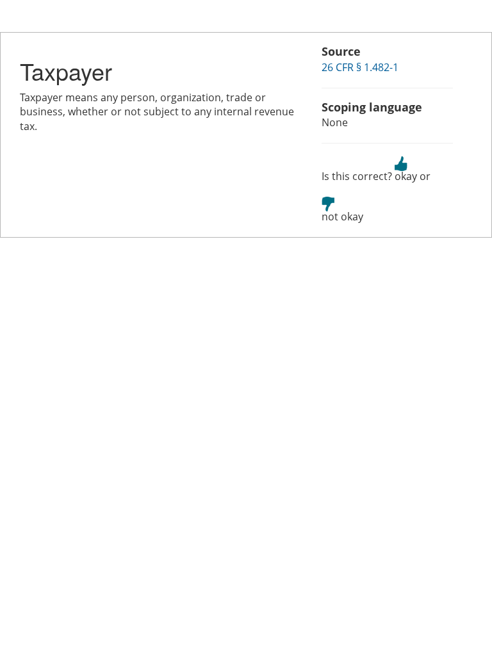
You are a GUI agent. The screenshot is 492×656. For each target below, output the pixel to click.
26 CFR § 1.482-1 (360, 67)
